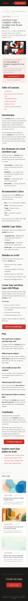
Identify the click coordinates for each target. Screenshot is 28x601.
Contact (14, 598)
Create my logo (14, 585)
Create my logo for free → (14, 76)
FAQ (5, 109)
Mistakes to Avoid (9, 104)
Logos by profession (14, 597)
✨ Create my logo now (14, 442)
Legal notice (22, 597)
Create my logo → (20, 3)
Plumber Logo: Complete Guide (13, 458)
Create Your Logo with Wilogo (12, 106)
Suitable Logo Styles (10, 101)
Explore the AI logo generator (14, 80)
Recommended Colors (10, 98)
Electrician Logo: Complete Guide (13, 460)
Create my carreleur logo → (14, 327)
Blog (13, 3)
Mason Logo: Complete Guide (12, 463)
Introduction (8, 91)
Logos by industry (7, 11)
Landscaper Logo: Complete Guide (14, 455)
